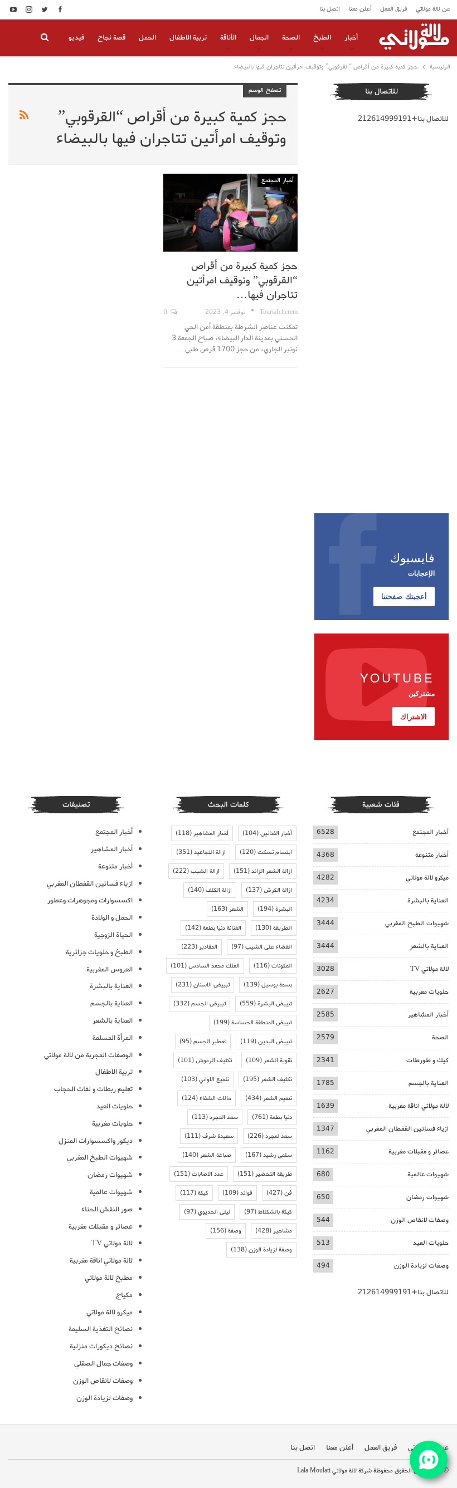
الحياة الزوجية (113, 935)
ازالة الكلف (210, 890)
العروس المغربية (109, 969)
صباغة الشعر (206, 1155)
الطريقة (273, 928)
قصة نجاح (111, 37)
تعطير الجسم (202, 1042)
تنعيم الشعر (268, 1098)
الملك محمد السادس (205, 966)
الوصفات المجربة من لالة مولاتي (88, 1055)
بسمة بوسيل (268, 985)
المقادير (199, 947)
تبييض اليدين (266, 1042)
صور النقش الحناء (107, 1209)
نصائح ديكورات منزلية (101, 1346)
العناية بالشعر (429, 946)
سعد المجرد (215, 1117)
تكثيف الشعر (267, 1079)
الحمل (147, 37)
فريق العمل (393, 9)
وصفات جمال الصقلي (103, 1363)
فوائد (237, 1193)
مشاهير (273, 1231)
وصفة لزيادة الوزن (261, 1250)
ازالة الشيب (196, 871)
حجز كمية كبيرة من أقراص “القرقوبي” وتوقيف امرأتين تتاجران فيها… (242, 280)
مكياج (124, 1295)
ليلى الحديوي (207, 1212)
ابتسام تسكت (266, 852)
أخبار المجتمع (277, 180)
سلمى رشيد (268, 1155)
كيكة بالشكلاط (268, 1212)
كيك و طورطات (427, 1060)
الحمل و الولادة (112, 918)
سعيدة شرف (209, 1136)
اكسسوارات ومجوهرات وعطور (90, 900)
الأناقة (228, 37)
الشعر (227, 909)
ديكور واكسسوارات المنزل (96, 1141)
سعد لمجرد (269, 1136)
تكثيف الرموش (205, 1060)
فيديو (76, 37)
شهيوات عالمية (428, 1174)
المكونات (273, 966)
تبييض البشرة (266, 1004)
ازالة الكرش (269, 890)
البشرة (274, 909)
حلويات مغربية (429, 991)
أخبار (351, 37)
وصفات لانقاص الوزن (420, 1220)
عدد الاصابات (198, 1174)
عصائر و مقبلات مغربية (418, 1151)
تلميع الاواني (205, 1079)
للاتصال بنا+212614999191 (403, 119)
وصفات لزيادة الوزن (421, 1265)
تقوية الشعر (269, 1060)
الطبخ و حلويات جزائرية (99, 952)
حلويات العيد (431, 1242)
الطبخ (322, 37)
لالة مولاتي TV (429, 969)
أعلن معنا (360, 9)
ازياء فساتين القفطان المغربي (407, 1128)
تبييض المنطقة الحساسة (252, 1023)
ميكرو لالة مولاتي (427, 877)
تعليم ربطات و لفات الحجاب (93, 1089)
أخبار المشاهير (428, 1014)
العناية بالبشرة (428, 900)
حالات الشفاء (206, 1098)
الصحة (291, 37)
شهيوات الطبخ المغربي (417, 923)
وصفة (225, 1231)
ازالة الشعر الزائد (263, 871)
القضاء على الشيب (261, 947)
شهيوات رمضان (427, 1197)
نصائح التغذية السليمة (101, 1329)
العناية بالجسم (429, 1083)
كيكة (194, 1193)
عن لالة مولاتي (433, 9)
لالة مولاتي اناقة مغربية (418, 1106)
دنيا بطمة (272, 1117)
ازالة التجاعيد (201, 852)
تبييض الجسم (199, 1004)
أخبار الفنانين (267, 833)
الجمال (259, 37)
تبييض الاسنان (203, 985)
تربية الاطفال (188, 37)
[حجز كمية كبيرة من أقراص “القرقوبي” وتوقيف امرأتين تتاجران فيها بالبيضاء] (230, 213)
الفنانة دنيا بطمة (213, 928)
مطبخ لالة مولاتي (109, 1278)
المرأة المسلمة (113, 1038)
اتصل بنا (329, 9)
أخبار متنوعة (432, 854)
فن (279, 1193)
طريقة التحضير (264, 1174)
